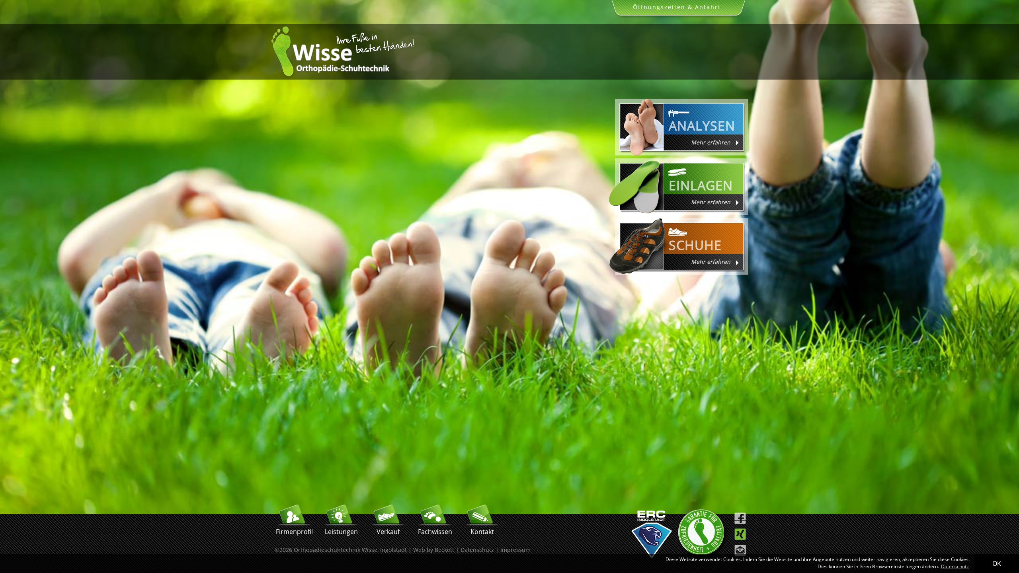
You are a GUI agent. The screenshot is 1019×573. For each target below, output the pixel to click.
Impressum (515, 550)
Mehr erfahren (710, 142)
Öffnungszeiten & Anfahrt (677, 7)
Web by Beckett (433, 550)
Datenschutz (477, 550)
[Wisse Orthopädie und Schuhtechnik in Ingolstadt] (342, 75)
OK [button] (996, 563)
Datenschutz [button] (955, 566)
